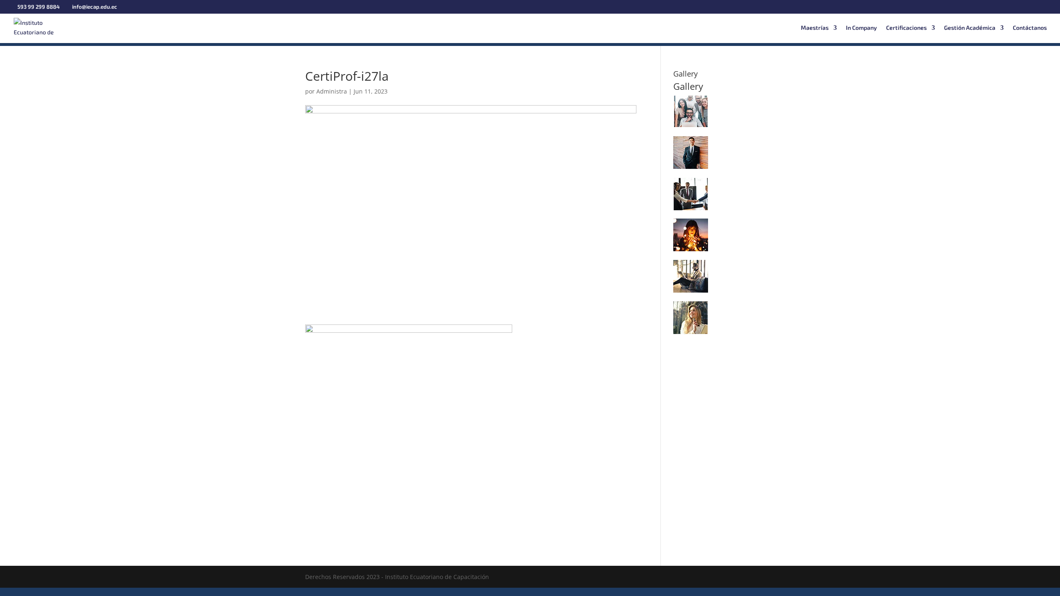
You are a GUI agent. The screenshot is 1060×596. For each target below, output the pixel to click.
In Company (861, 28)
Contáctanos (1030, 28)
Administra (331, 91)
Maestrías (815, 28)
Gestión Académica (969, 28)
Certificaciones (906, 28)
